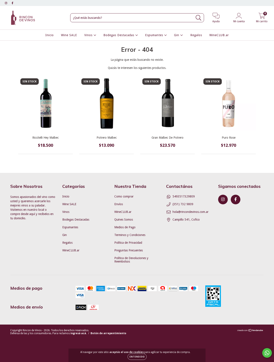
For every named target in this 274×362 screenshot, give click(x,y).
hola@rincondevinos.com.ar (190, 212)
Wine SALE (69, 35)
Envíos (118, 204)
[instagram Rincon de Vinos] (6, 3)
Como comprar (124, 196)
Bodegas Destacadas (119, 35)
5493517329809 (184, 196)
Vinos (89, 35)
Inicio (49, 35)
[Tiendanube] (250, 330)
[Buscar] (199, 18)
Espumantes (154, 35)
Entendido (137, 357)
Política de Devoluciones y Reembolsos (131, 259)
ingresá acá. (78, 333)
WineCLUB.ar (219, 35)
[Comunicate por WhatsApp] (267, 353)
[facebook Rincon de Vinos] (12, 3)
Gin (177, 35)
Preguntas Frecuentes (128, 250)
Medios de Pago (125, 227)
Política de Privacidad (128, 242)
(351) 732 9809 (183, 204)
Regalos (196, 35)
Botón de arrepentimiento (108, 333)
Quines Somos (123, 219)
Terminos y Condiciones (129, 235)
